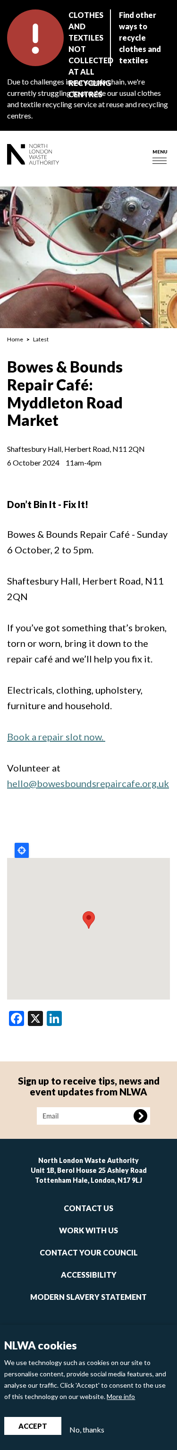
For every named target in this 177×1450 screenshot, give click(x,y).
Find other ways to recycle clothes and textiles (140, 37)
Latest (41, 339)
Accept (32, 1426)
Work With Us (88, 1230)
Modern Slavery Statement (88, 1296)
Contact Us (88, 1208)
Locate (22, 850)
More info (121, 1396)
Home (15, 339)
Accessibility (89, 1274)
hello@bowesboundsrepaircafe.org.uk (88, 783)
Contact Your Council (89, 1252)
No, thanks (86, 1429)
